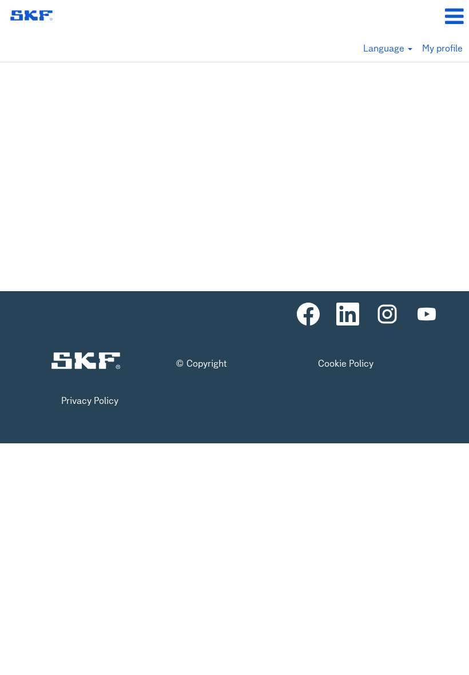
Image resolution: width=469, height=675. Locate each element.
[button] (391, 16)
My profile (442, 48)
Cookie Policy (345, 364)
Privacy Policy (89, 401)
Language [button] (385, 48)
